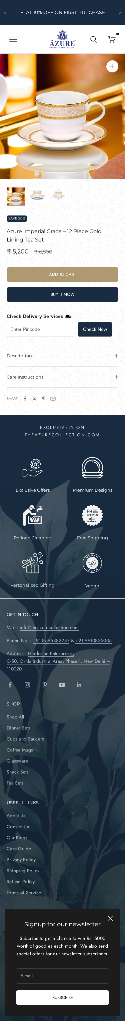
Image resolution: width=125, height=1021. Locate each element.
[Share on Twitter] (34, 398)
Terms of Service (24, 892)
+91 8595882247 (51, 640)
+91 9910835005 (93, 640)
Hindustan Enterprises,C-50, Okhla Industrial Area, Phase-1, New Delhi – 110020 (58, 661)
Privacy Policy (21, 859)
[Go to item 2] (37, 194)
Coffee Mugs (20, 749)
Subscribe (62, 997)
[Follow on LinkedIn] (79, 684)
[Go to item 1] (16, 196)
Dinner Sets (18, 727)
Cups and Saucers (25, 738)
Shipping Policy (23, 870)
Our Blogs (17, 837)
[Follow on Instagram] (27, 684)
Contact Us (18, 826)
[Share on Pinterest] (43, 398)
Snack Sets (18, 772)
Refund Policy (21, 881)
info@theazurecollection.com (49, 627)
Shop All (15, 716)
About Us (16, 815)
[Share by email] (53, 398)
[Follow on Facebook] (10, 684)
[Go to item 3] (58, 194)
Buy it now (63, 294)
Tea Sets (15, 783)
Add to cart (62, 274)
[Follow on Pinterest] (44, 684)
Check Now (95, 329)
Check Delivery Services (35, 316)
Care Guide (19, 848)
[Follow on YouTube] (62, 684)
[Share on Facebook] (25, 398)
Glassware (17, 760)
